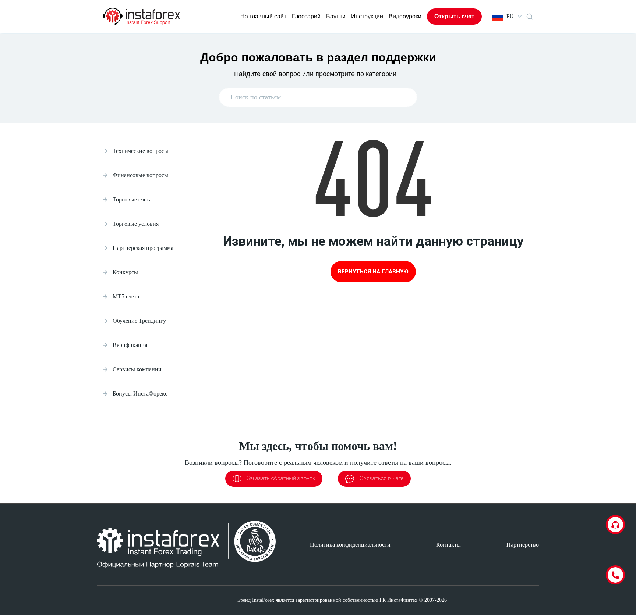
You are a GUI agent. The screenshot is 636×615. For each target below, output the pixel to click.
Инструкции (367, 16)
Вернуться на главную (373, 271)
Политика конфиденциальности (350, 544)
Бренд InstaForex (255, 600)
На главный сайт (263, 16)
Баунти (336, 16)
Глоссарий (306, 16)
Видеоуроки (405, 16)
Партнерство (522, 544)
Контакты (448, 544)
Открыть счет (454, 16)
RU (509, 16)
